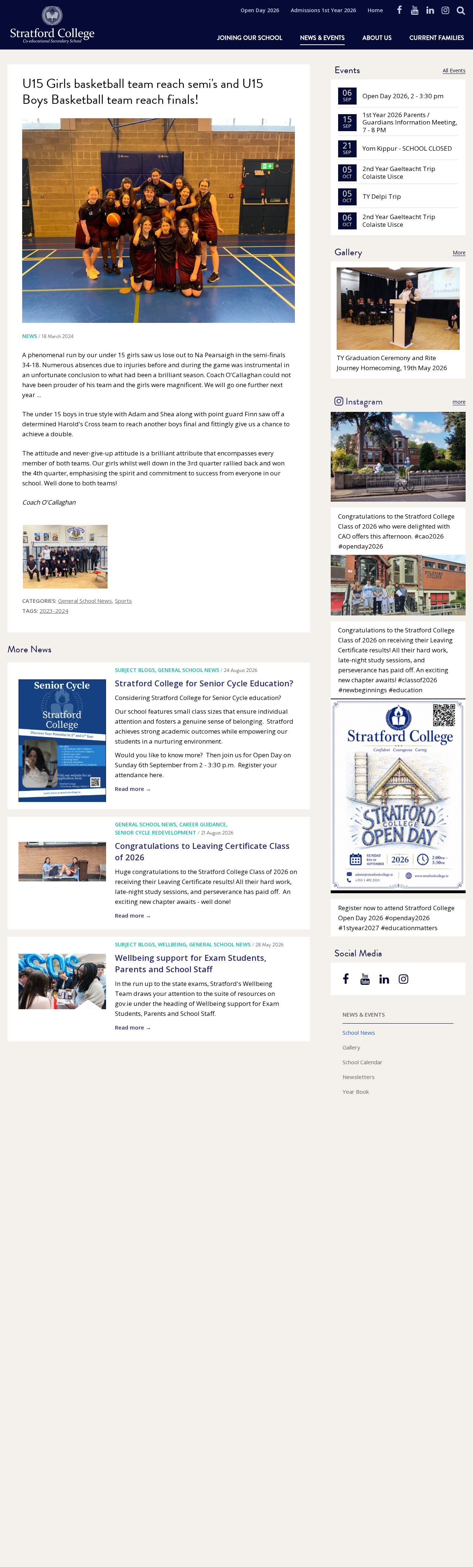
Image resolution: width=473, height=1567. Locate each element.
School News (359, 1032)
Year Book (356, 1091)
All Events (454, 70)
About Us (377, 38)
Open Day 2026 (260, 10)
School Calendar (362, 1062)
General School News (85, 600)
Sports (123, 600)
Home (375, 10)
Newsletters (359, 1076)
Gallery (351, 1047)
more (459, 402)
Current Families (436, 38)
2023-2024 (54, 610)
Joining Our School (249, 38)
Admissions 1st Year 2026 (323, 10)
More (459, 252)
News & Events (322, 38)
